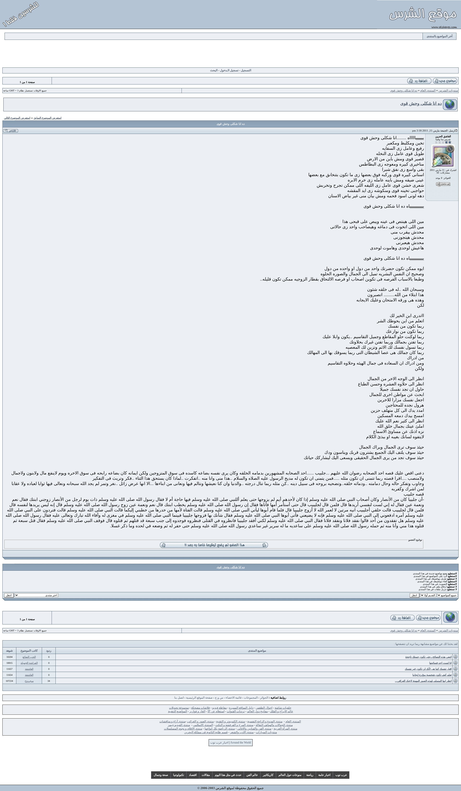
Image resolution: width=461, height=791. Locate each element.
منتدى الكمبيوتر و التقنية (230, 721)
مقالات (206, 775)
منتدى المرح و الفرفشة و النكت (234, 725)
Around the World (240, 742)
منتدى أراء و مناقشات (172, 721)
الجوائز (264, 697)
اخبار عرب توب (219, 742)
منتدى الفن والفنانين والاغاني (254, 728)
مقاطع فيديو (219, 707)
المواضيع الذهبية (177, 711)
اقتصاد (193, 775)
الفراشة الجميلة (29, 662)
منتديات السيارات (266, 732)
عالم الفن (252, 775)
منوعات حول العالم (290, 775)
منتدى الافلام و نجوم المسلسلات (183, 728)
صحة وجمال (161, 775)
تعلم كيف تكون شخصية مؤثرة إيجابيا (432, 674)
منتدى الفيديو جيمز (179, 725)
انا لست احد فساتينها (440, 662)
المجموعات (251, 697)
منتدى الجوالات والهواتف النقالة (274, 725)
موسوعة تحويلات (179, 707)
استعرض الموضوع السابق (47, 117)
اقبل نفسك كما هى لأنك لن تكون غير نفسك (428, 668)
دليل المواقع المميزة (241, 707)
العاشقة (29, 668)
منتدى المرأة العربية (285, 728)
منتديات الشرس (448, 90)
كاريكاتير (268, 775)
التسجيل (246, 70)
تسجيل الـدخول (229, 70)
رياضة (309, 775)
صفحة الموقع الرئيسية (199, 697)
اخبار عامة (324, 775)
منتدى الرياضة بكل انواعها (220, 728)
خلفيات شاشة (283, 707)
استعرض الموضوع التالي (17, 117)
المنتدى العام (428, 90)
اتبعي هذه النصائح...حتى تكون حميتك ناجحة (428, 656)
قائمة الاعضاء (234, 697)
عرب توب (341, 775)
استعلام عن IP (216, 711)
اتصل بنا (179, 697)
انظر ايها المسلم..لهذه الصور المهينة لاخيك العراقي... (423, 680)
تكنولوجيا (178, 775)
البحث (214, 70)
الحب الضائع (29, 656)
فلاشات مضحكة (200, 707)
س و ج (219, 697)
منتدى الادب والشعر (242, 732)
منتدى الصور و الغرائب (200, 721)
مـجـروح (29, 680)
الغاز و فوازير (197, 711)
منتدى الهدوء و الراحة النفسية (264, 721)
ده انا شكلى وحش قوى (403, 90)
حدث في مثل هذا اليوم (228, 775)
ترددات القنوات (236, 711)
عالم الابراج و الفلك (281, 711)
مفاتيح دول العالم (257, 711)
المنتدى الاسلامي (203, 725)
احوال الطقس (264, 707)
